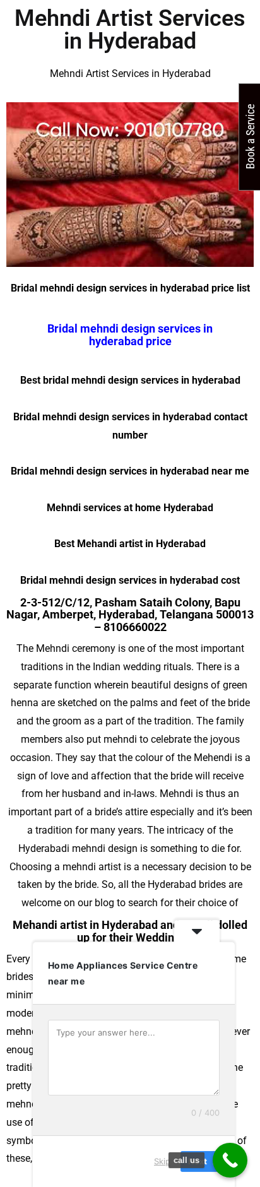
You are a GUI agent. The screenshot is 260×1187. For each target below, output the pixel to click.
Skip (162, 1161)
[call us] (230, 1160)
